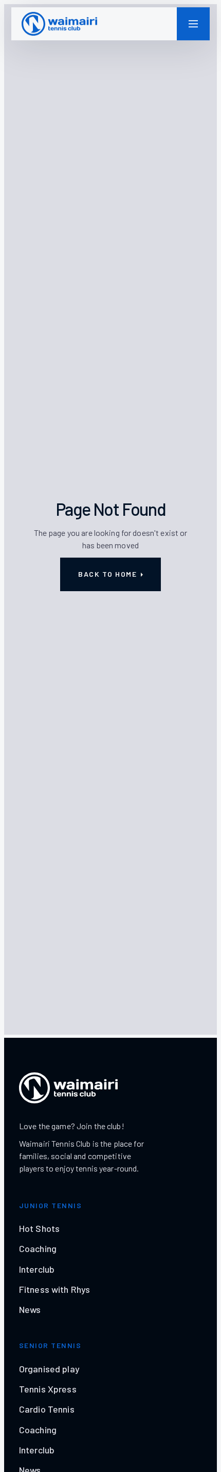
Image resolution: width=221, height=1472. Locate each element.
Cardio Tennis (47, 1409)
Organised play (49, 1368)
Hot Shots (39, 1228)
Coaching (38, 1248)
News (30, 1309)
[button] (193, 23)
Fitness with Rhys (54, 1289)
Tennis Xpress (48, 1389)
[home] (59, 24)
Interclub (36, 1269)
